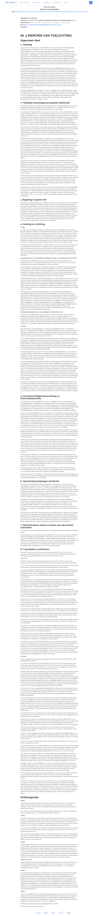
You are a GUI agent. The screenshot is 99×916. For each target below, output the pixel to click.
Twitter (53, 913)
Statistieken (56, 2)
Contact (61, 913)
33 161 (65, 865)
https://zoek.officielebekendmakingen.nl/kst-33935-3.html (43, 25)
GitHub (46, 913)
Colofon (38, 913)
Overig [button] (65, 2)
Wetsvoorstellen (24, 2)
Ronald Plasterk (33, 20)
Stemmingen (46, 2)
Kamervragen (36, 2)
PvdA (73, 20)
